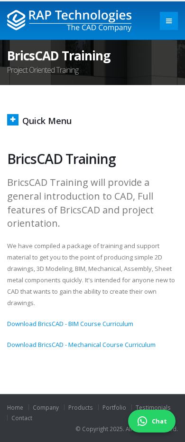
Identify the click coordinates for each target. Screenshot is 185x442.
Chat (159, 421)
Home (15, 407)
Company (46, 407)
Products (80, 407)
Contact (21, 418)
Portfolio (114, 407)
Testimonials (153, 407)
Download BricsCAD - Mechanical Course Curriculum (81, 344)
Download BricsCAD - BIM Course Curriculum (70, 323)
